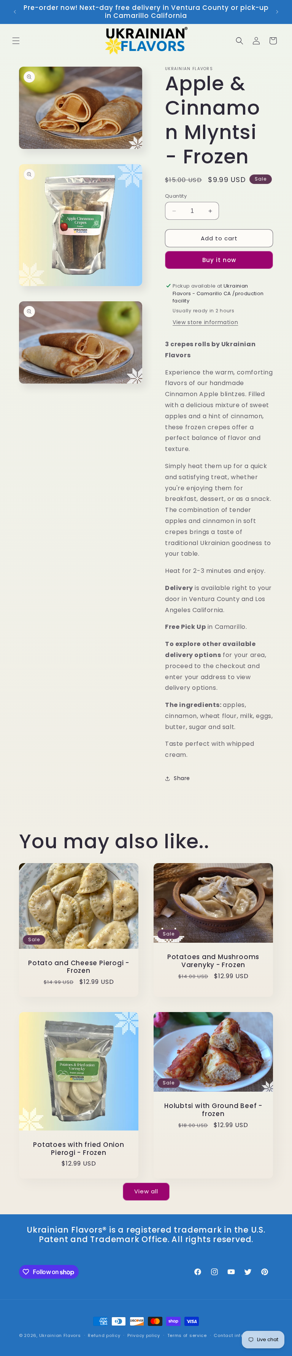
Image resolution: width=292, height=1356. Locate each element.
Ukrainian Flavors (60, 1335)
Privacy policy (143, 1335)
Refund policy (104, 1335)
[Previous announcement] (14, 11)
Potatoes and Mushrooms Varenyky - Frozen (213, 961)
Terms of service (187, 1335)
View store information (205, 322)
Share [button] (182, 778)
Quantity (176, 196)
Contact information (238, 1335)
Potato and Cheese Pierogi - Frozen (78, 967)
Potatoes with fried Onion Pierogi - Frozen (78, 1149)
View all (146, 1191)
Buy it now (219, 260)
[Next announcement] (277, 11)
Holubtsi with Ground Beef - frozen (213, 1110)
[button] (16, 40)
